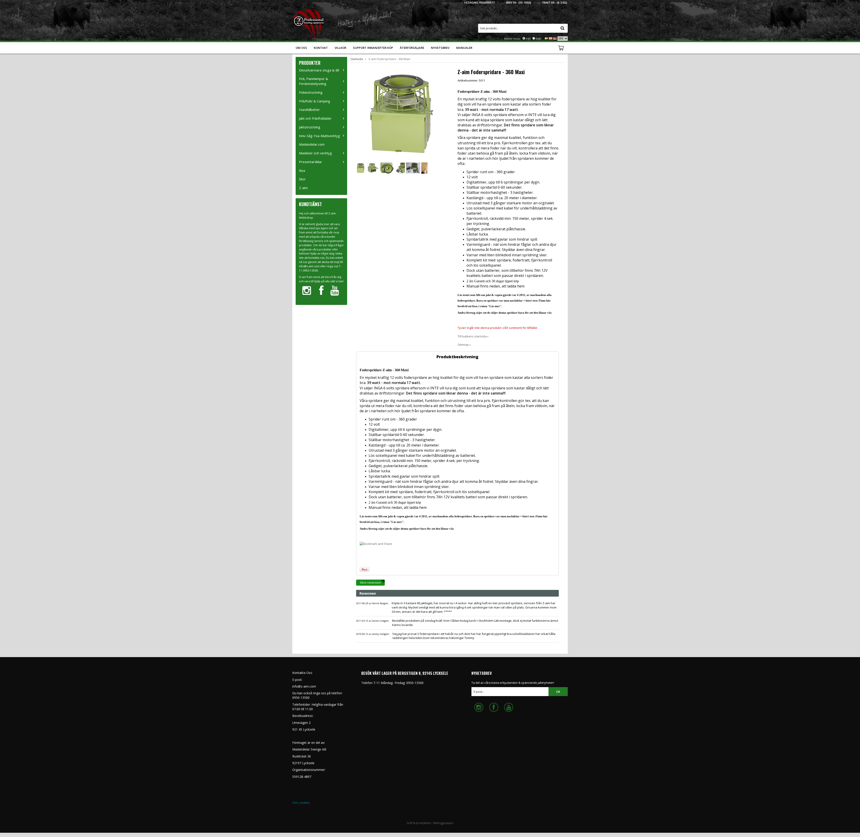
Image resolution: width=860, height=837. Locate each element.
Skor (302, 179)
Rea (302, 170)
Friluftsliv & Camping (314, 101)
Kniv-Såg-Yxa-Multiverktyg (319, 136)
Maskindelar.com (312, 144)
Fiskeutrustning (310, 92)
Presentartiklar (310, 162)
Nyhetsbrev (440, 48)
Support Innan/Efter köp (373, 48)
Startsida (356, 59)
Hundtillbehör (309, 109)
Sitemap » (464, 345)
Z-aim (303, 188)
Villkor (340, 48)
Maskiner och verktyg (315, 153)
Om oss (301, 48)
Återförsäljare (412, 48)
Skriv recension (370, 582)
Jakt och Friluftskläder (315, 118)
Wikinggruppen (443, 823)
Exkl (538, 39)
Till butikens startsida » (473, 336)
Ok (558, 692)
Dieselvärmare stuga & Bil (319, 70)
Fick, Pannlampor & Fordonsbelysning (313, 81)
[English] (551, 38)
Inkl (528, 39)
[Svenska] (546, 38)
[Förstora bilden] (402, 113)
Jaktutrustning (309, 127)
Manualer (464, 48)
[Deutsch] (555, 38)
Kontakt (321, 48)
